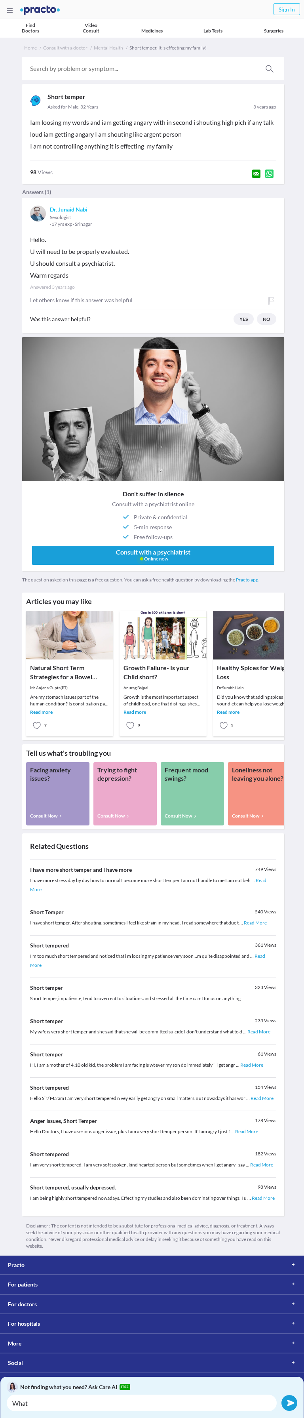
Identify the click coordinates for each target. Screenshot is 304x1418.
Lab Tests (212, 31)
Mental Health (108, 48)
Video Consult (91, 28)
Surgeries (273, 31)
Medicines (152, 31)
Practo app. (248, 580)
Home (30, 48)
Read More (255, 923)
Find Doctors (30, 28)
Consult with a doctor (65, 48)
